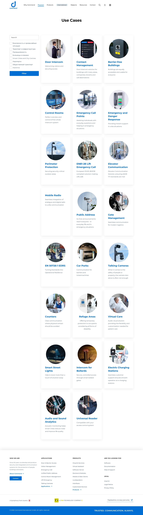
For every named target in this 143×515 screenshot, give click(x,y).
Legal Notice (108, 484)
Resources (83, 5)
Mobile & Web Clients (80, 476)
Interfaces (76, 483)
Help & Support (109, 470)
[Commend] (13, 5)
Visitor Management (48, 466)
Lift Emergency (46, 480)
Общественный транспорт (23, 65)
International (62, 5)
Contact (93, 5)
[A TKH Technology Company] (68, 500)
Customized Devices (80, 487)
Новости (74, 5)
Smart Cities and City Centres (24, 58)
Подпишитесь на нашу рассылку (119, 500)
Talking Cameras (47, 483)
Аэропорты (17, 61)
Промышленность (20, 52)
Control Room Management (51, 476)
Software (107, 463)
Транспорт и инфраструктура (24, 49)
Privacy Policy (109, 488)
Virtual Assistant (78, 466)
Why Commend (29, 5)
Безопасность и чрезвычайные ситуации (24, 44)
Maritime (16, 68)
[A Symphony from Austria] (20, 500)
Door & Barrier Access (48, 463)
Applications (45, 486)
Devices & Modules (79, 473)
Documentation (109, 466)
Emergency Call (46, 470)
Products (50, 5)
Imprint (107, 481)
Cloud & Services (78, 463)
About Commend (16, 473)
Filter (24, 73)
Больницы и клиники (21, 55)
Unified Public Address (49, 473)
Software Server (78, 470)
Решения (41, 5)
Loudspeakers (77, 480)
